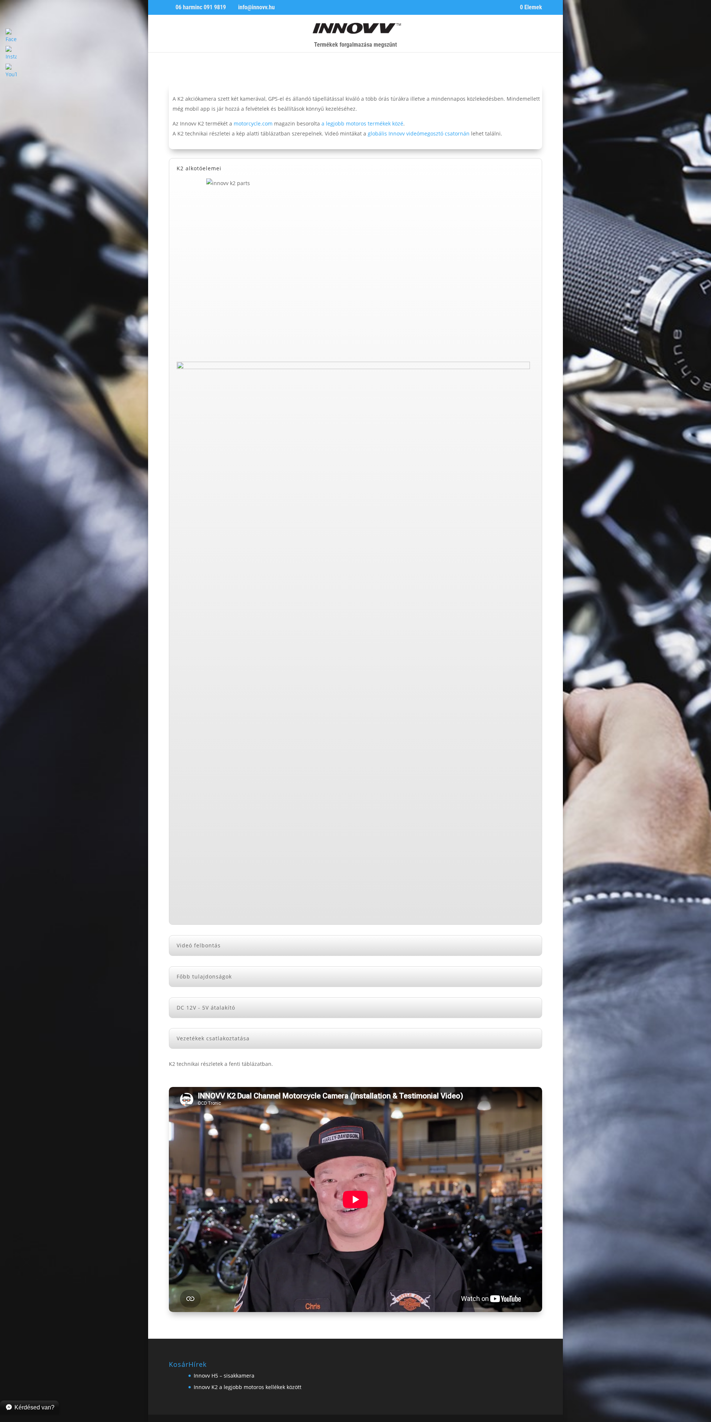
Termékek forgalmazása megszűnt (355, 45)
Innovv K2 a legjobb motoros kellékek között (247, 1387)
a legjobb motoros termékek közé (362, 123)
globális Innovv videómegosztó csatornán (419, 133)
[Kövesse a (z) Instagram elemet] (190, 71)
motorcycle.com (253, 123)
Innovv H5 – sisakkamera (224, 1375)
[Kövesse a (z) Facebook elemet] (175, 71)
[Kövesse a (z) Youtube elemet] (204, 71)
